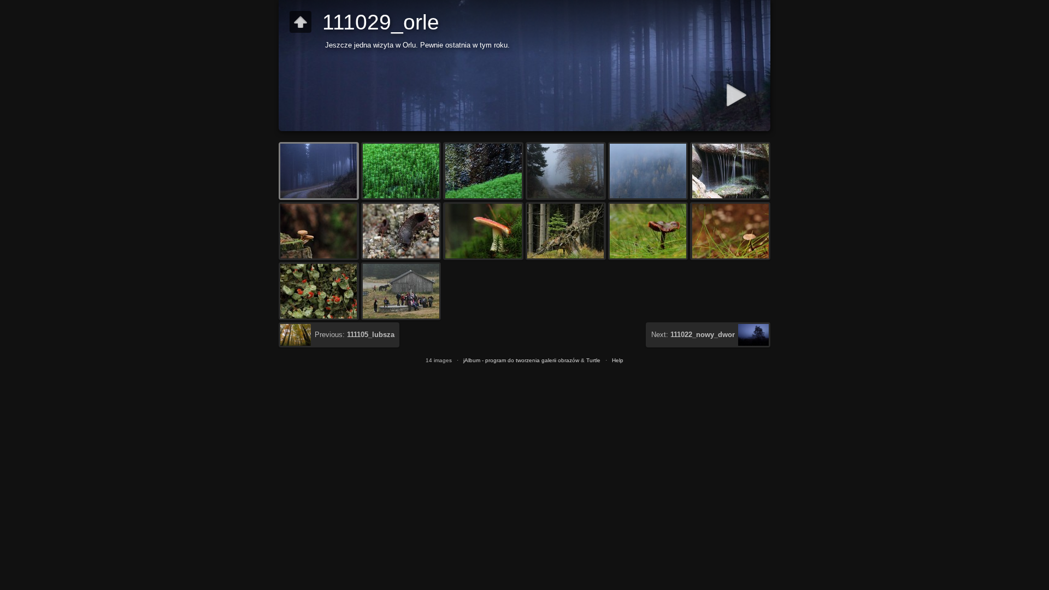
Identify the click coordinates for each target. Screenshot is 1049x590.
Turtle (593, 360)
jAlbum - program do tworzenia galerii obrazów (521, 360)
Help (617, 360)
